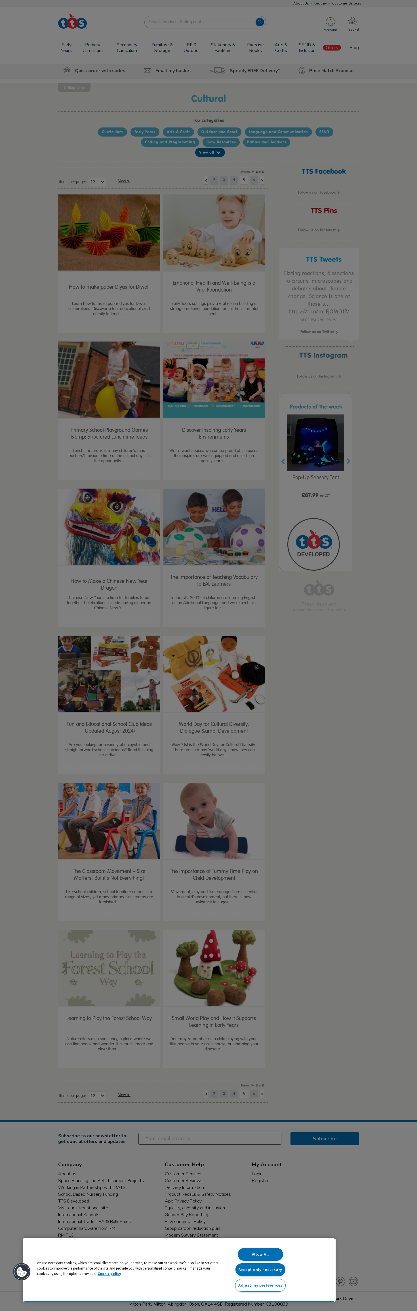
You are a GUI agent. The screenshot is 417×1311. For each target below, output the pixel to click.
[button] (22, 1272)
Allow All (260, 1254)
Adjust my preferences (260, 1285)
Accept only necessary (260, 1269)
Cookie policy (109, 1273)
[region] (179, 1270)
